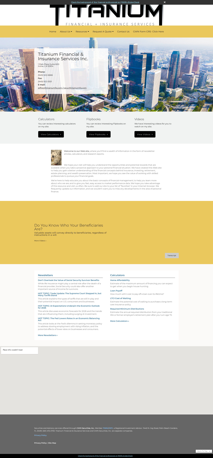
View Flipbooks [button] (97, 134)
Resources (81, 31)
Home (52, 31)
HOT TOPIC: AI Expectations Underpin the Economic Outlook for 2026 (69, 307)
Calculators (117, 275)
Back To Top (202, 451)
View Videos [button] (143, 134)
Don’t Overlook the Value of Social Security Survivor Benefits (68, 280)
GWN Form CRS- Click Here (148, 31)
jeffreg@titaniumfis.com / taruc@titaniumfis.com (62, 88)
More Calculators (119, 321)
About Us (65, 31)
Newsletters (45, 275)
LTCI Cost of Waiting (120, 298)
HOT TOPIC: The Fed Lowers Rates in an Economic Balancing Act (69, 319)
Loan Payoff (116, 291)
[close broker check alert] (165, 2)
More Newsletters (48, 335)
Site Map (52, 443)
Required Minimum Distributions (127, 309)
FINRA (105, 428)
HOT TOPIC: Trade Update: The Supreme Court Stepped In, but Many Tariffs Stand (69, 294)
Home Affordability (120, 280)
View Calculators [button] (50, 134)
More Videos (40, 241)
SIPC (111, 428)
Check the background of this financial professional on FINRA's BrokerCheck (105, 2)
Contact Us (123, 31)
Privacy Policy (40, 435)
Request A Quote (102, 31)
